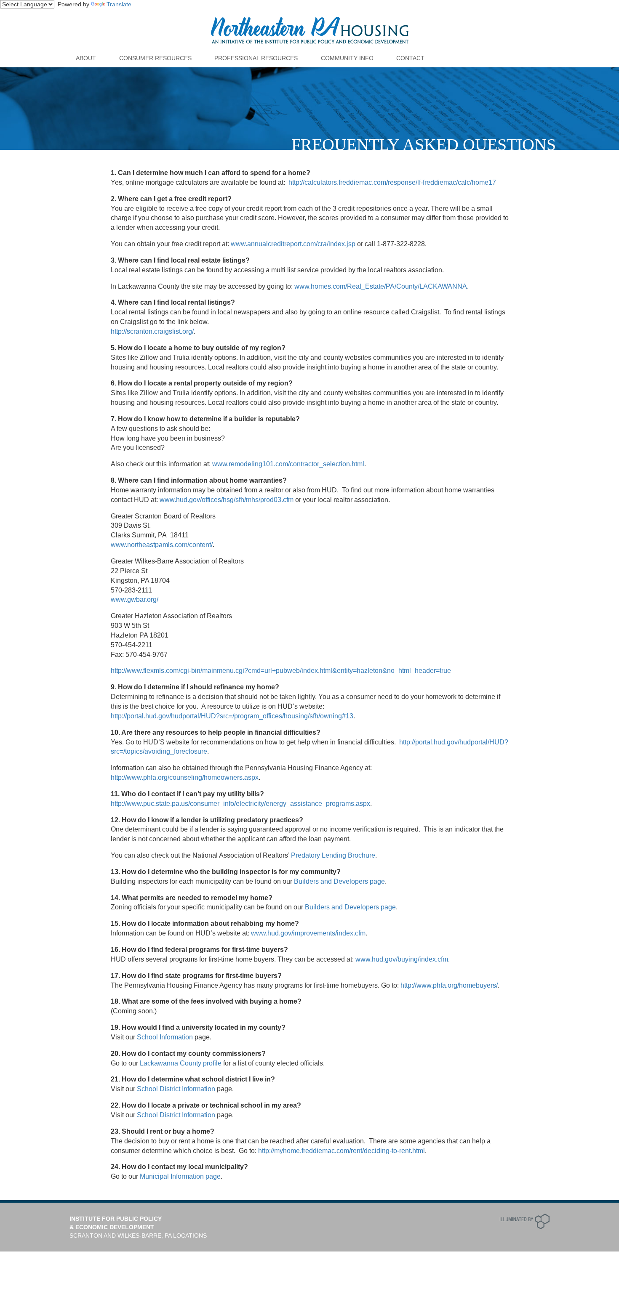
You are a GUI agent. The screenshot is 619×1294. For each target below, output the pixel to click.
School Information (165, 1037)
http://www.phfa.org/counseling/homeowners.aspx (185, 777)
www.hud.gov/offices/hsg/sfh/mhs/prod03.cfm (226, 499)
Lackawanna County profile (180, 1063)
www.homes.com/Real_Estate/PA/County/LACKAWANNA (380, 286)
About (86, 58)
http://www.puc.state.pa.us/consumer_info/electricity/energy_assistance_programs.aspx (240, 803)
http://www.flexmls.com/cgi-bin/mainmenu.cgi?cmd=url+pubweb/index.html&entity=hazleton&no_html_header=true (281, 670)
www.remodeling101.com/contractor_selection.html (288, 464)
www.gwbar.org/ (134, 599)
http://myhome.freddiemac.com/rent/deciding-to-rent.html (341, 1150)
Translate (119, 4)
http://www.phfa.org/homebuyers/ (449, 985)
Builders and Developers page (339, 881)
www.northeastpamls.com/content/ (162, 544)
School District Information (176, 1088)
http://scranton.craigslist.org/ (152, 331)
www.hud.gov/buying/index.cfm (401, 959)
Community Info (347, 58)
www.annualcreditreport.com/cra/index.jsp (293, 243)
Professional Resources (256, 58)
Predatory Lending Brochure (333, 855)
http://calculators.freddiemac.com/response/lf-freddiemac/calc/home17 (392, 182)
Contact (410, 58)
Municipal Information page (180, 1176)
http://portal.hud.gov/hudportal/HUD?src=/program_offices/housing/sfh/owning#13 (232, 716)
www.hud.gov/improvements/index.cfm (308, 933)
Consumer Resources (155, 58)
